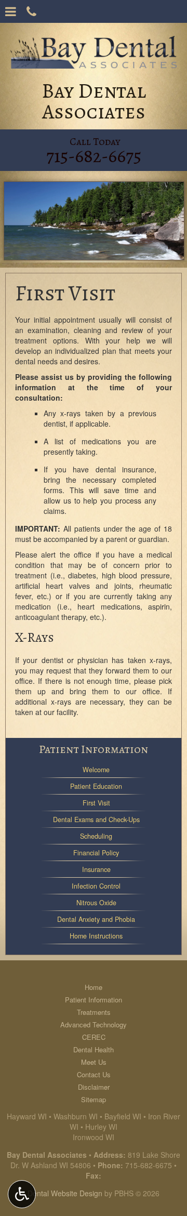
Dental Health (93, 1049)
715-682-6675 (148, 1165)
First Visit (96, 803)
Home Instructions (96, 936)
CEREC (93, 1037)
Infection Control (96, 886)
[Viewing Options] (22, 1194)
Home (93, 987)
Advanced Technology (93, 1024)
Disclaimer (94, 1087)
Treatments (94, 1012)
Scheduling (96, 836)
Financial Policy (96, 852)
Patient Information (93, 749)
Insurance (96, 869)
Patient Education (96, 786)
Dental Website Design (65, 1193)
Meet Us (93, 1062)
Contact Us (94, 1074)
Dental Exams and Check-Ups (96, 819)
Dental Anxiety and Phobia (96, 919)
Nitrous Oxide (96, 902)
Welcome (96, 769)
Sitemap (93, 1099)
